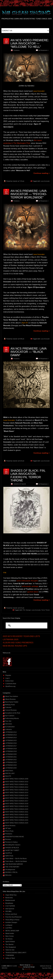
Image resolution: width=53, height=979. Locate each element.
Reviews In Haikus (11, 842)
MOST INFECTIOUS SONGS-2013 (16, 790)
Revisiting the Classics (12, 845)
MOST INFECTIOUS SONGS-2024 (16, 820)
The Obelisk (9, 944)
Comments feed (10, 684)
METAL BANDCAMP (12, 931)
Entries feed (9, 681)
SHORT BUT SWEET (12, 850)
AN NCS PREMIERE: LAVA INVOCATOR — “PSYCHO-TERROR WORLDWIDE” (28, 194)
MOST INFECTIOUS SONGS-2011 (16, 784)
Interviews (8, 724)
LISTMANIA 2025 (11, 768)
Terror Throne (45, 610)
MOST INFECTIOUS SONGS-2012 (16, 787)
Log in (7, 678)
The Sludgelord (10, 947)
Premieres (16, 50)
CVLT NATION (10, 906)
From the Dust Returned (13, 917)
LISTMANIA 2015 (11, 740)
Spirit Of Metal (10, 941)
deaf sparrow (9, 909)
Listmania (8, 729)
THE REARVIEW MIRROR (14, 864)
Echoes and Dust (11, 914)
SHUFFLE (8, 853)
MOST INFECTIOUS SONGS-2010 (16, 782)
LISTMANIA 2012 (11, 732)
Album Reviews (10, 699)
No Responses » (43, 50)
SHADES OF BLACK (19, 484)
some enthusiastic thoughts (27, 581)
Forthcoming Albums (12, 718)
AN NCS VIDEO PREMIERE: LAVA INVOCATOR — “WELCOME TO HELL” (29, 43)
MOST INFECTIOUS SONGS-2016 (16, 798)
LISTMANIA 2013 (11, 735)
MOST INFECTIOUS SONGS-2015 (16, 795)
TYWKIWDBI (9, 955)
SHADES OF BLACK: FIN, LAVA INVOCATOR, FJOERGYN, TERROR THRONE (27, 475)
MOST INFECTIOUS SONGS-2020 (16, 809)
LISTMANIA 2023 (11, 762)
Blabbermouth (10, 900)
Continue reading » (42, 173)
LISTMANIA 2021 (11, 757)
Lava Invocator (45, 181)
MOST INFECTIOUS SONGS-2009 (16, 779)
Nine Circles (9, 936)
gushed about (32, 592)
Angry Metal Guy (11, 895)
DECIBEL (8, 911)
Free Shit (8, 721)
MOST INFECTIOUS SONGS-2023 (16, 817)
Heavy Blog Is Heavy (12, 920)
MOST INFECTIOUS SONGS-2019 (16, 806)
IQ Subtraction (10, 727)
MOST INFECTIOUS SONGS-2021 (16, 812)
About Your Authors (11, 696)
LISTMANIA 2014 (11, 737)
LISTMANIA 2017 (11, 746)
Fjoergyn (28, 610)
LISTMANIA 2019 (11, 751)
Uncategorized (10, 869)
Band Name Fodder (11, 702)
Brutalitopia (9, 903)
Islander (15, 181)
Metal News (9, 771)
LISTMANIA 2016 (11, 743)
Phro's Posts (9, 831)
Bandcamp (9, 898)
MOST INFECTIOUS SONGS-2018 (16, 803)
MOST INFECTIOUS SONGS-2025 (16, 823)
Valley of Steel (10, 958)
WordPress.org (10, 686)
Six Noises (9, 939)
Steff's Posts (9, 856)
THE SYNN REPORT (12, 867)
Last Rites (8, 928)
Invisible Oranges (11, 922)
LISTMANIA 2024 (11, 765)
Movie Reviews (10, 825)
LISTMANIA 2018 (11, 749)
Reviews (8, 839)
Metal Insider (9, 933)
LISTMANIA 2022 (11, 760)
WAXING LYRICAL (11, 872)
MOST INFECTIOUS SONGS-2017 (16, 801)
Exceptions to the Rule (12, 713)
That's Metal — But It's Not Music (16, 858)
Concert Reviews (11, 710)
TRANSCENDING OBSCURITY (15, 953)
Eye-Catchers (9, 716)
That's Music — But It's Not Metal (16, 861)
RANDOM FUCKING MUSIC (14, 837)
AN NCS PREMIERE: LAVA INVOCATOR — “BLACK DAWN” (28, 352)
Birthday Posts (10, 705)
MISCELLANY (10, 773)
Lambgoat (8, 925)
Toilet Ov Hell (9, 950)
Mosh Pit (8, 776)
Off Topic (8, 828)
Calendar (8, 707)
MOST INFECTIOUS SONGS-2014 (16, 792)
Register (8, 675)
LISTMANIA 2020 (11, 754)
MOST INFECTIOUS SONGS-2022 (16, 814)
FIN (24, 610)
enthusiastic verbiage (30, 586)
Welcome (8, 875)
